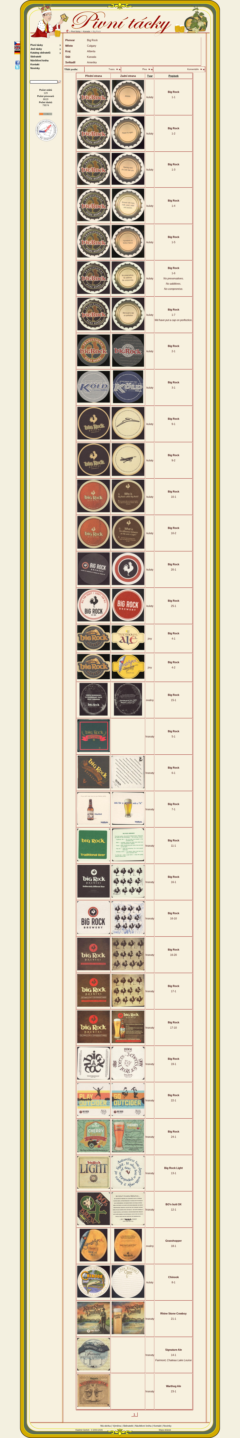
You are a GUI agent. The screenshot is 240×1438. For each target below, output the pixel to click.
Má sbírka (105, 1425)
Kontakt (34, 64)
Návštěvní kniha (39, 60)
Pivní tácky (75, 31)
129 (46, 93)
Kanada (86, 31)
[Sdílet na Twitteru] (18, 67)
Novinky (35, 68)
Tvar (150, 76)
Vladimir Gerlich (82, 1430)
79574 (45, 105)
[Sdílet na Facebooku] (18, 62)
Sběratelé (35, 56)
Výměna (117, 1425)
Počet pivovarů (45, 96)
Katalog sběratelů (40, 52)
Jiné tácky (36, 48)
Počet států (45, 90)
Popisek (173, 76)
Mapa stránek (165, 1430)
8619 (45, 99)
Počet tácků (45, 102)
